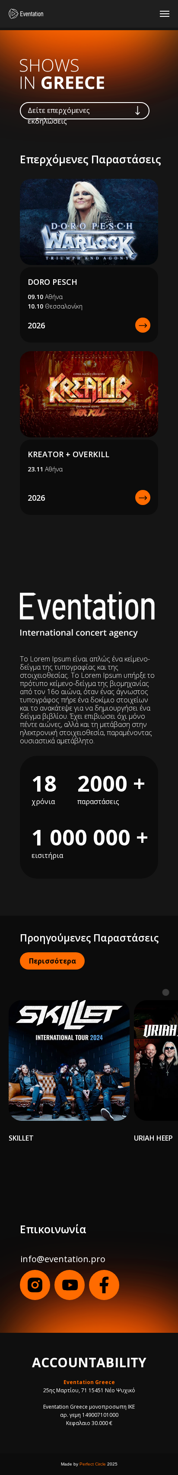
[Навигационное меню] (164, 14)
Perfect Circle (92, 1464)
